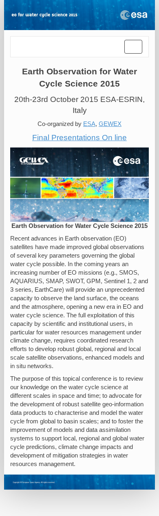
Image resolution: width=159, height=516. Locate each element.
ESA (89, 124)
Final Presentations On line (79, 137)
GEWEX (110, 124)
